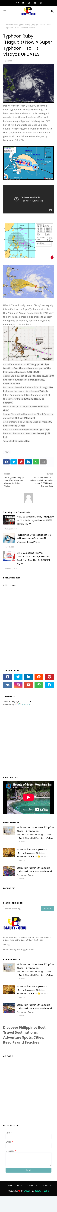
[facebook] (17, 3)
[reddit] (39, 677)
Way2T (27, 1191)
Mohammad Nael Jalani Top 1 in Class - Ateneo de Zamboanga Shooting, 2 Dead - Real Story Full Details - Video (35, 833)
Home (8, 24)
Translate (25, 704)
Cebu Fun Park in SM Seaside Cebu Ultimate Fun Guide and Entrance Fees (34, 871)
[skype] (40, 3)
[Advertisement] (28, 740)
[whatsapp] (39, 685)
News (14, 24)
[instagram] (29, 3)
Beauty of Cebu (42, 1191)
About (19, 1185)
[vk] (7, 685)
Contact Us (32, 1185)
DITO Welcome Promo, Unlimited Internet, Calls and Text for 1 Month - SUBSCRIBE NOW (33, 558)
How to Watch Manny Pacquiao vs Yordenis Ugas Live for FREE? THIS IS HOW (35, 520)
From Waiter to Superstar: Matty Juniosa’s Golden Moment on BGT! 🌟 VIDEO (32, 853)
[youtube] (28, 685)
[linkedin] (28, 677)
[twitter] (23, 3)
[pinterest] (35, 3)
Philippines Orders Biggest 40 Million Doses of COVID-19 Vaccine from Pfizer (34, 538)
